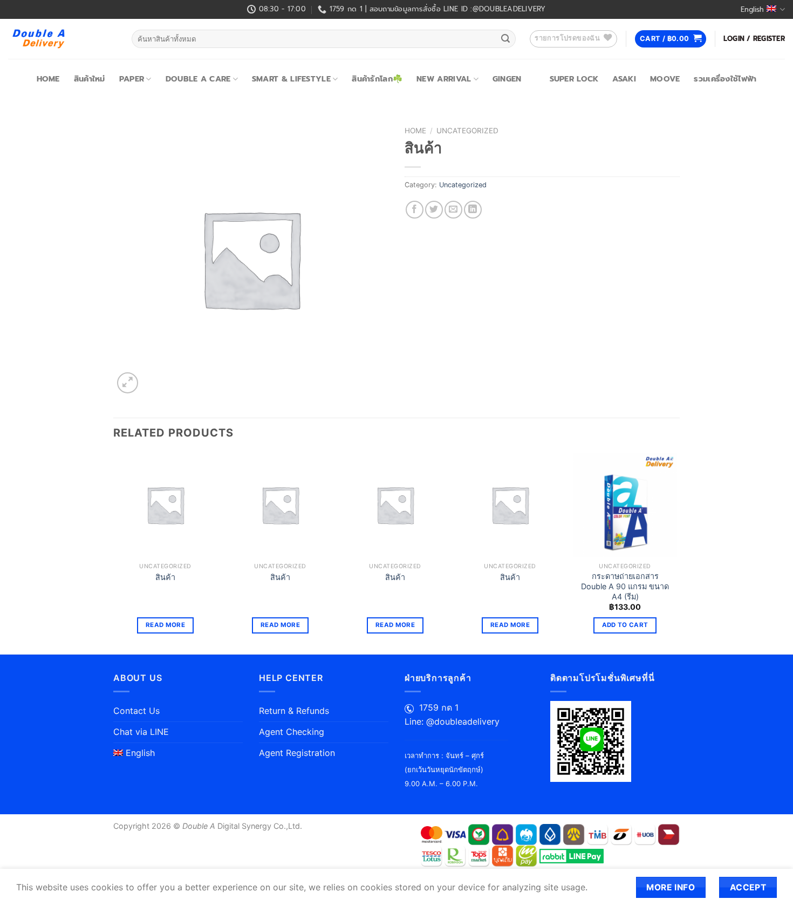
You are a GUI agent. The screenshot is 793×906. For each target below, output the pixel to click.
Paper (131, 79)
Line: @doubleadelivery (452, 721)
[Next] (676, 552)
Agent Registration (297, 752)
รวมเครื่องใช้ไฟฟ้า (725, 79)
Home (48, 79)
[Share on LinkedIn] (473, 210)
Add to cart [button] (625, 625)
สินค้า (165, 577)
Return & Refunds (294, 710)
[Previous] (114, 552)
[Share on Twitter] (434, 210)
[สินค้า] (165, 505)
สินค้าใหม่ (89, 79)
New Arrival (443, 79)
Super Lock (574, 79)
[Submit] (505, 39)
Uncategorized (467, 130)
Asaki (623, 79)
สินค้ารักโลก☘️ (377, 79)
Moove (665, 79)
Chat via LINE (141, 731)
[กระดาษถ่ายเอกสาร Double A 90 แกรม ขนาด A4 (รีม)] (625, 505)
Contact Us (136, 710)
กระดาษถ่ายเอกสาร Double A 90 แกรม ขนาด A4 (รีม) (625, 586)
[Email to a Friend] (453, 210)
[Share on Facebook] (414, 210)
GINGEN (507, 79)
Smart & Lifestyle (291, 79)
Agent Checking (291, 731)
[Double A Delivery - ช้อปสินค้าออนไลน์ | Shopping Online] (61, 39)
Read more (165, 625)
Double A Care (198, 79)
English (752, 9)
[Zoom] (127, 382)
